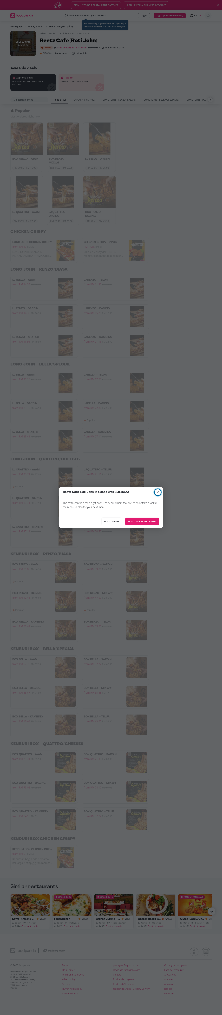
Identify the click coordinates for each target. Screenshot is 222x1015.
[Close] (157, 492)
